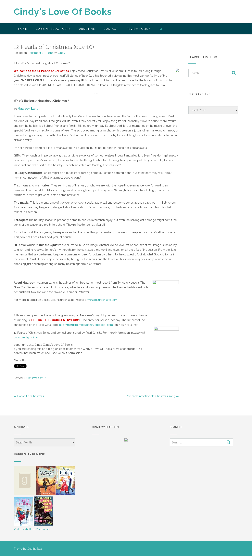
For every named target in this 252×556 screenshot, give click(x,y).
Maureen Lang (28, 108)
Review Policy (138, 28)
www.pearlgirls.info (26, 337)
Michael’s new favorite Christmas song (153, 396)
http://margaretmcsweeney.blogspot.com (86, 324)
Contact (111, 28)
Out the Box (34, 548)
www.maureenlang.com (102, 299)
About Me (87, 28)
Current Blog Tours (53, 28)
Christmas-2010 (36, 378)
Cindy (61, 52)
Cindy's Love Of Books (63, 12)
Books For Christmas (29, 396)
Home (22, 28)
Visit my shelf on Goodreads (32, 529)
